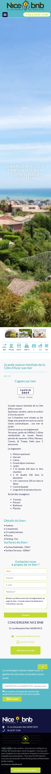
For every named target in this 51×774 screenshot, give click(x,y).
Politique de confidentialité (11, 764)
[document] (25, 387)
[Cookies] (25, 738)
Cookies (25, 742)
